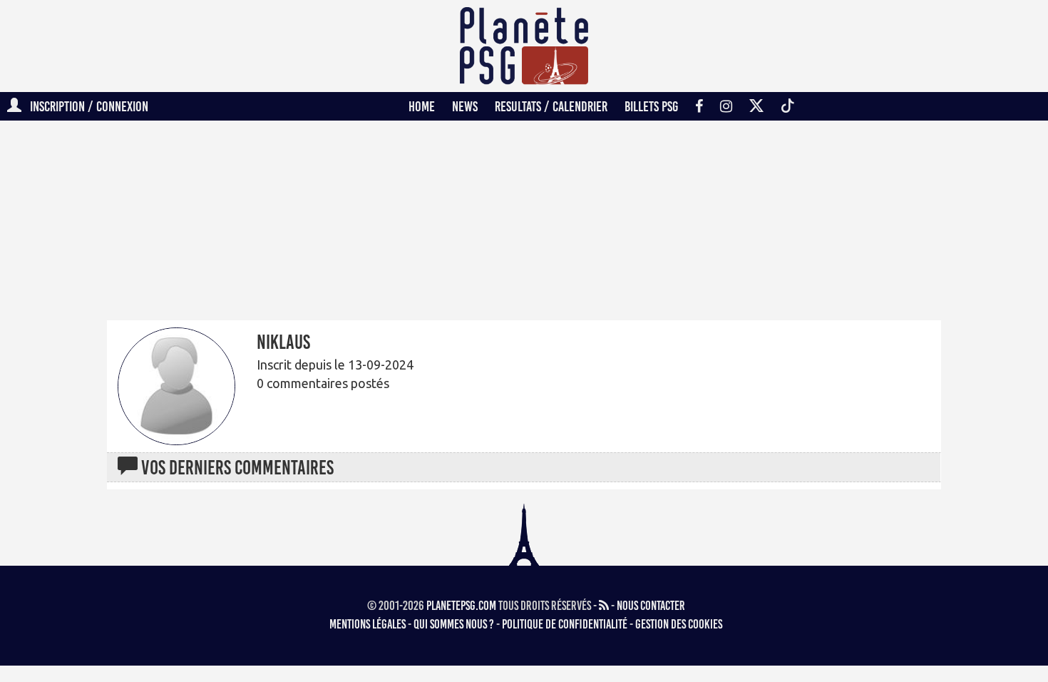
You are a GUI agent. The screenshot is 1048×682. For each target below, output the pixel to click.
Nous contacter (651, 606)
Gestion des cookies (678, 624)
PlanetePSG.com (461, 606)
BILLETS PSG (651, 106)
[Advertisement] (767, 363)
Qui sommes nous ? (453, 624)
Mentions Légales (367, 624)
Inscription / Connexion (84, 106)
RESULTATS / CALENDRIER (551, 106)
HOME (422, 106)
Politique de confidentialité (564, 624)
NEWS (465, 106)
